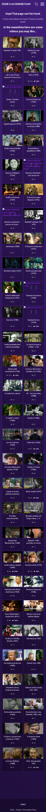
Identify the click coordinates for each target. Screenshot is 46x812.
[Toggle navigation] (42, 4)
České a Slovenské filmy (14, 4)
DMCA (23, 804)
